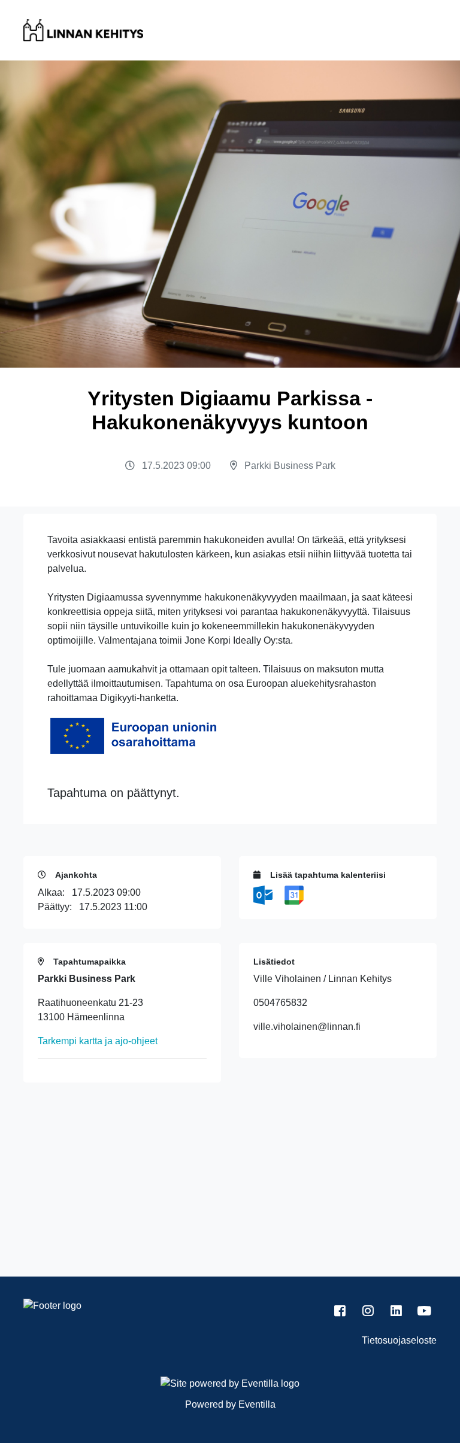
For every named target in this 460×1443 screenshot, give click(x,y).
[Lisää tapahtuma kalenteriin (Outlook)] (264, 894)
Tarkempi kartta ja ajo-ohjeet (98, 1041)
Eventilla (257, 1404)
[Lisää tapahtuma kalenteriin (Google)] (294, 894)
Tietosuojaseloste (399, 1340)
